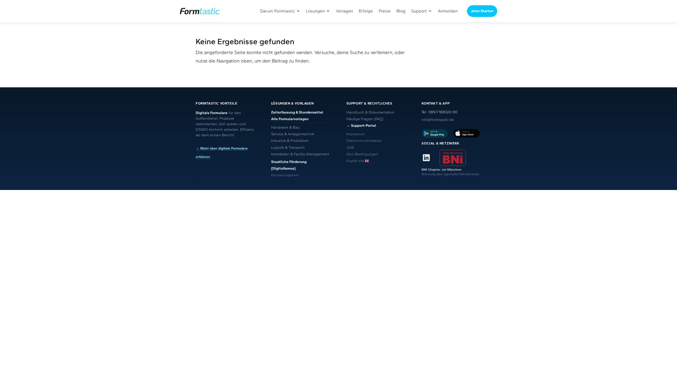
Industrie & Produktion (290, 140)
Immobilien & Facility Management (300, 154)
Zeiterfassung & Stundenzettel (297, 112)
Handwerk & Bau (285, 127)
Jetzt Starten (482, 11)
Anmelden (448, 11)
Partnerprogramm (285, 175)
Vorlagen (344, 11)
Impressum (355, 134)
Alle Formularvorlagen (290, 119)
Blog (400, 11)
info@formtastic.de (438, 120)
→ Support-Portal (361, 125)
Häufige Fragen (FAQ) (364, 119)
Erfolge (366, 11)
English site (355, 161)
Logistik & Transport (288, 147)
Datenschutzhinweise (364, 140)
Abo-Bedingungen (362, 154)
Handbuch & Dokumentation (370, 112)
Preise (385, 11)
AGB (350, 147)
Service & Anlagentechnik (292, 134)
